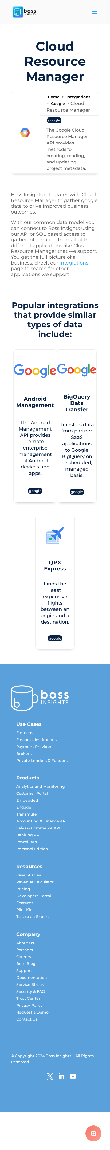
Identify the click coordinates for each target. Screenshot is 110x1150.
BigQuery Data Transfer (34, 556)
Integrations (78, 96)
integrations (74, 263)
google (54, 120)
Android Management (55, 397)
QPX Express (77, 561)
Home (54, 96)
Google (58, 103)
